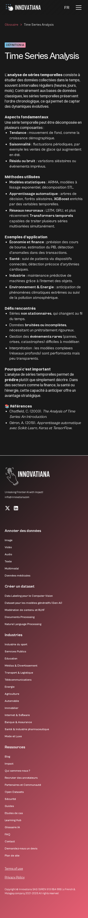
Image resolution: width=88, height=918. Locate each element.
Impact (9, 763)
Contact (10, 841)
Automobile (12, 701)
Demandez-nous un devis (21, 848)
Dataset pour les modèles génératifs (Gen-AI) (33, 603)
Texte (8, 561)
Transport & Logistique (19, 672)
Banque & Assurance (18, 722)
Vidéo (8, 547)
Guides (9, 806)
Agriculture (12, 694)
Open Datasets (14, 792)
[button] (66, 8)
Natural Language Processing (23, 624)
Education (11, 658)
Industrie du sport (16, 644)
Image (8, 540)
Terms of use (14, 869)
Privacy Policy (15, 877)
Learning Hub (13, 820)
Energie (10, 686)
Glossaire (11, 25)
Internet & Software (17, 715)
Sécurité (10, 799)
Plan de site (12, 855)
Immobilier (11, 708)
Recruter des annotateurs (21, 777)
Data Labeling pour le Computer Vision (29, 595)
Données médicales (17, 575)
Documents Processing (19, 617)
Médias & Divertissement (21, 665)
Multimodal (12, 568)
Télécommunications (18, 679)
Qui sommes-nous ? (17, 770)
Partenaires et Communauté (23, 784)
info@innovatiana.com (17, 497)
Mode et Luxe (13, 736)
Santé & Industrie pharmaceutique (27, 729)
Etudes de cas (14, 813)
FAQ (7, 834)
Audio (8, 554)
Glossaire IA (12, 827)
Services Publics (15, 651)
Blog (7, 756)
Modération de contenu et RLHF (25, 610)
